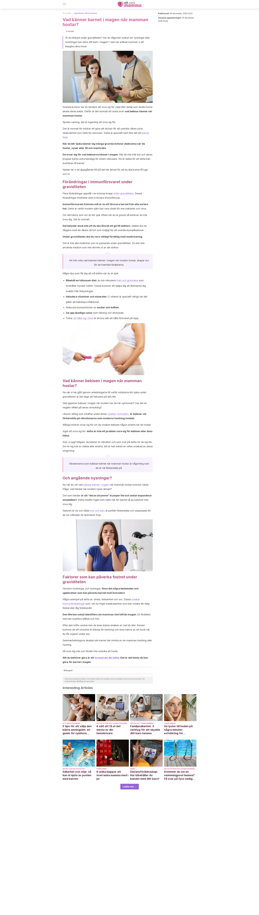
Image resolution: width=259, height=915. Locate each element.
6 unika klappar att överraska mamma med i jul (112, 775)
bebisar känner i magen (96, 484)
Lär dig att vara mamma (142, 723)
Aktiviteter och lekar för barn (111, 723)
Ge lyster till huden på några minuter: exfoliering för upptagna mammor (178, 730)
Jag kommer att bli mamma (85, 13)
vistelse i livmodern (118, 414)
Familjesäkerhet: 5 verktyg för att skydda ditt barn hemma (145, 730)
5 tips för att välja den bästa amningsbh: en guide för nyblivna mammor (77, 730)
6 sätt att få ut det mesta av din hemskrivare (108, 730)
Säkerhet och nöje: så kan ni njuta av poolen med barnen (77, 775)
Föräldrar (101, 769)
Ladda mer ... (130, 786)
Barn (132, 769)
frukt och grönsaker (127, 280)
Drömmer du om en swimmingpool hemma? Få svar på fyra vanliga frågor (179, 775)
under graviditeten (123, 193)
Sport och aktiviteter (74, 769)
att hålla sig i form (83, 318)
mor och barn (97, 510)
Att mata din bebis (71, 723)
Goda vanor (169, 723)
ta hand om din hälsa (107, 657)
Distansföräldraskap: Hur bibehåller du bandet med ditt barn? (144, 775)
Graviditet (67, 13)
